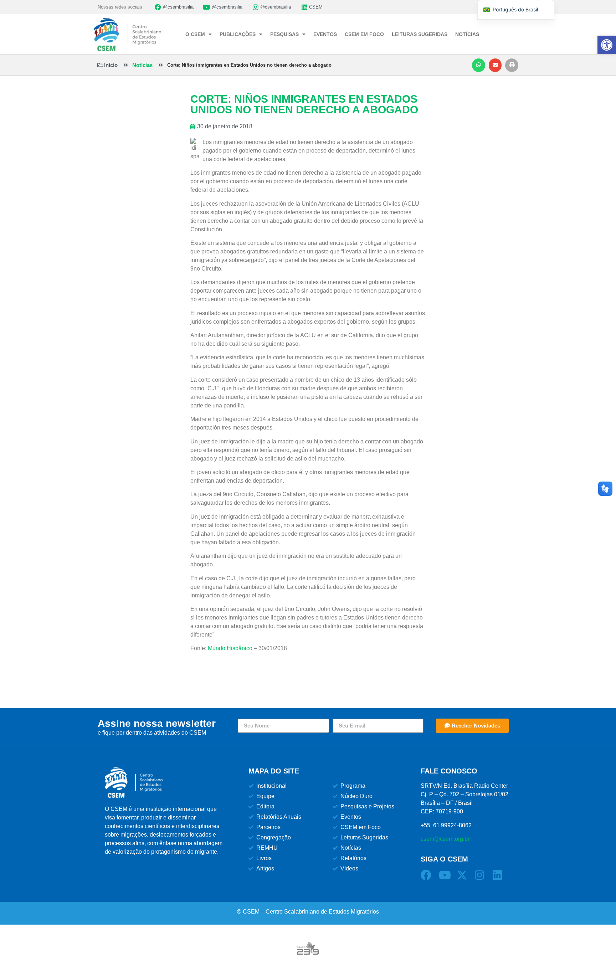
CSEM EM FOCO (364, 34)
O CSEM (195, 34)
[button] (478, 65)
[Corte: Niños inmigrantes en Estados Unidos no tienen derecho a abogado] (160, 65)
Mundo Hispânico (230, 648)
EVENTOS (325, 34)
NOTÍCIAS (467, 34)
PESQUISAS (284, 34)
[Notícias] (125, 65)
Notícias (142, 65)
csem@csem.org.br (445, 839)
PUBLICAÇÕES (238, 34)
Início (111, 65)
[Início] (100, 65)
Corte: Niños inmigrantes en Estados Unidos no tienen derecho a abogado (249, 65)
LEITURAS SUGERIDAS (419, 34)
